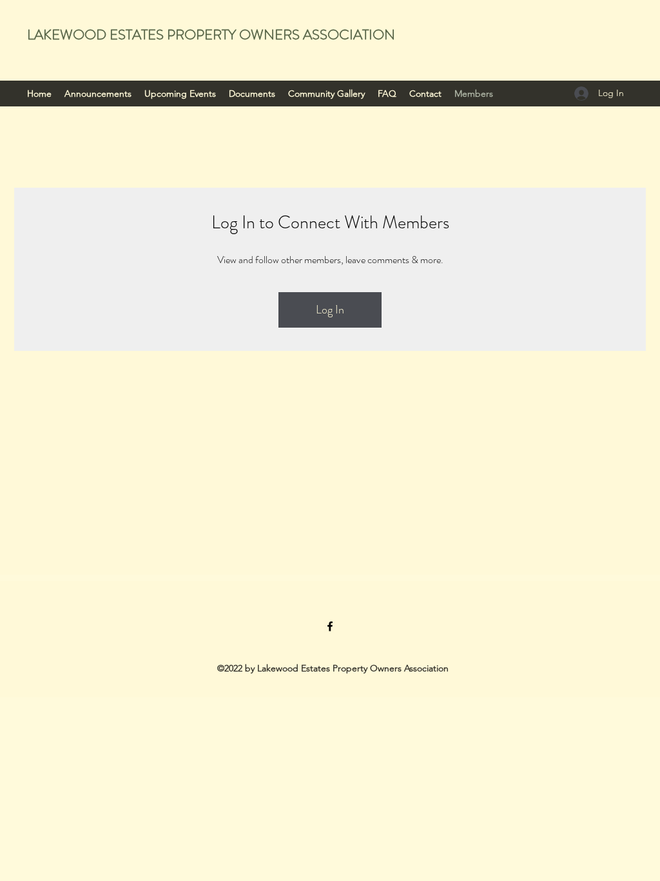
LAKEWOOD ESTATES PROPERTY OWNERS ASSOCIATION (211, 35)
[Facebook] (330, 626)
